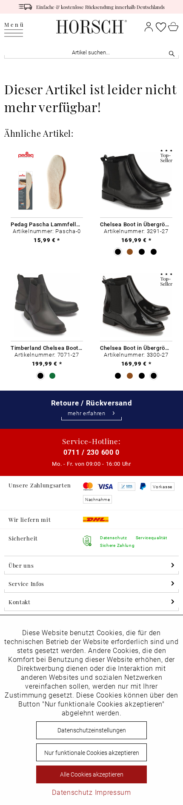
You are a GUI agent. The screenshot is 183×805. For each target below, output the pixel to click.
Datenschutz (72, 792)
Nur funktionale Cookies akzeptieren (91, 753)
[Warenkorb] (173, 27)
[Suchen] (172, 52)
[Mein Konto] (149, 27)
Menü (14, 25)
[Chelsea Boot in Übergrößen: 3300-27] (136, 305)
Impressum (113, 792)
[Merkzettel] (161, 27)
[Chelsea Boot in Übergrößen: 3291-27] (136, 181)
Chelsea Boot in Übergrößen (136, 224)
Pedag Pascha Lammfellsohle (47, 224)
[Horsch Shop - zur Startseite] (91, 27)
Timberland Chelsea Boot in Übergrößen (47, 347)
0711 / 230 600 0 (91, 452)
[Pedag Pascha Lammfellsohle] (47, 181)
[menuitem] (14, 27)
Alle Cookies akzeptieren (91, 774)
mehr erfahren (87, 413)
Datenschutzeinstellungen (91, 730)
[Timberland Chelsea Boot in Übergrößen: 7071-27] (47, 305)
